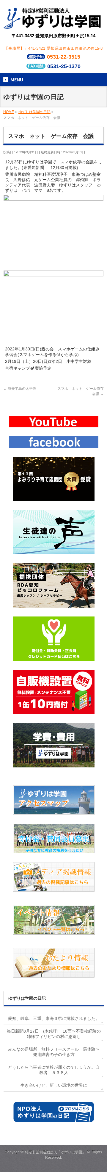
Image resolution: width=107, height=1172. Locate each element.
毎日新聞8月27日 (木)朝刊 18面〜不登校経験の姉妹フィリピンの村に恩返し (54, 1034)
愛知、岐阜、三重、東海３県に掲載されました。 (54, 1018)
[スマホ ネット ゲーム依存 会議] (53, 266)
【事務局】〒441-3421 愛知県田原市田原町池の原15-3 (53, 48)
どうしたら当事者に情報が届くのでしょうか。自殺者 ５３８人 (54, 1070)
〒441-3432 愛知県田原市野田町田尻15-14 (53, 35)
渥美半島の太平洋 (19, 389)
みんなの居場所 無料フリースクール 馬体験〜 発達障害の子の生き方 (56, 1052)
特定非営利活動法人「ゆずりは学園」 (55, 1152)
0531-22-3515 (63, 57)
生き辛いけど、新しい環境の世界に (54, 1085)
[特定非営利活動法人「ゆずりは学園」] (53, 25)
